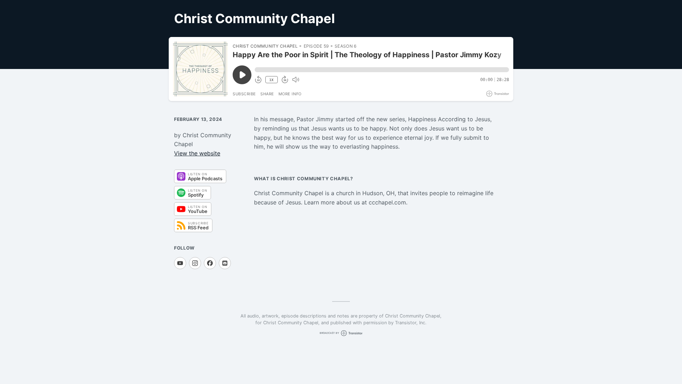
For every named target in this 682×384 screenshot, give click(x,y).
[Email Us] (225, 263)
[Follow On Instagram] (195, 263)
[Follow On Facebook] (210, 263)
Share (267, 93)
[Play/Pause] (200, 69)
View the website (197, 153)
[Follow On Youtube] (180, 263)
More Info (290, 93)
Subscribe (244, 93)
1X (271, 80)
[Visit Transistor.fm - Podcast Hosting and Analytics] (497, 94)
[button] (382, 69)
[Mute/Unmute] (295, 79)
